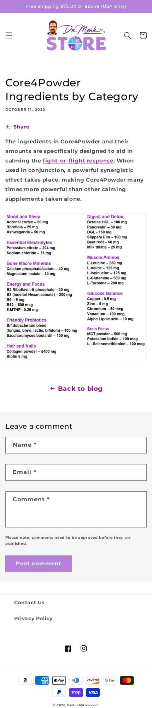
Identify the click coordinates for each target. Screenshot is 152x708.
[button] (9, 35)
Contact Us (29, 602)
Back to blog (80, 389)
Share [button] (21, 127)
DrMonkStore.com (83, 705)
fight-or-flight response (78, 160)
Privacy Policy (33, 618)
